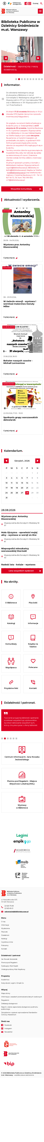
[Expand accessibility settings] (5, 3)
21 (27, 488)
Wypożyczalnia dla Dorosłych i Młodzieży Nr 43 (22, 556)
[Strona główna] (11, 11)
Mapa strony (5, 993)
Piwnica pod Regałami (9, 962)
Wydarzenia (5, 928)
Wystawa (7, 211)
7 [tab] (33, 79)
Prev (6, 460)
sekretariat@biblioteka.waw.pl (16, 912)
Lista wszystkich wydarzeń (21, 571)
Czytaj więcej (9, 258)
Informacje (5, 925)
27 (22, 493)
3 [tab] (22, 79)
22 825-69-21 (9, 908)
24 (6, 493)
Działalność (5, 935)
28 (27, 493)
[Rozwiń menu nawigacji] (40, 11)
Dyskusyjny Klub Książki (9, 966)
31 (6, 498)
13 (22, 483)
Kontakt (4, 949)
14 (27, 483)
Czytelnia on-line (7, 942)
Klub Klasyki (8, 327)
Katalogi (4, 939)
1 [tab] (16, 79)
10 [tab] (42, 79)
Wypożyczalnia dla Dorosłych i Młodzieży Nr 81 (22, 540)
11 (11, 483)
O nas (3, 922)
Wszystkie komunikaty (21, 189)
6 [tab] (30, 79)
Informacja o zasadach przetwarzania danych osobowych (21, 997)
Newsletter (8, 1032)
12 (17, 483)
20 (22, 488)
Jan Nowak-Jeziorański (9, 959)
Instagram (29, 3)
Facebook (26, 3)
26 (17, 493)
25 (12, 493)
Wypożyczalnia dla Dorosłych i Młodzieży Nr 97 (22, 524)
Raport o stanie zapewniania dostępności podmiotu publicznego (19, 1008)
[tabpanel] (22, 53)
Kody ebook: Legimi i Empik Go (12, 983)
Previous (6, 58)
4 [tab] (25, 79)
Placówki (4, 932)
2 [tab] (19, 79)
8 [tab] (36, 79)
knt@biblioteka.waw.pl (16, 173)
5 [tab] (27, 79)
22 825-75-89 (9, 906)
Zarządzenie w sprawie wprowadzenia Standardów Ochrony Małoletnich (19, 1014)
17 (6, 488)
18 (12, 488)
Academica (5, 980)
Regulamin (5, 1000)
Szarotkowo (8, 384)
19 (17, 488)
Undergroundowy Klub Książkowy (13, 969)
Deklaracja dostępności (17, 3)
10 (6, 483)
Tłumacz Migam (10, 3)
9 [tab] (39, 79)
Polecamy (4, 945)
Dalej (38, 58)
